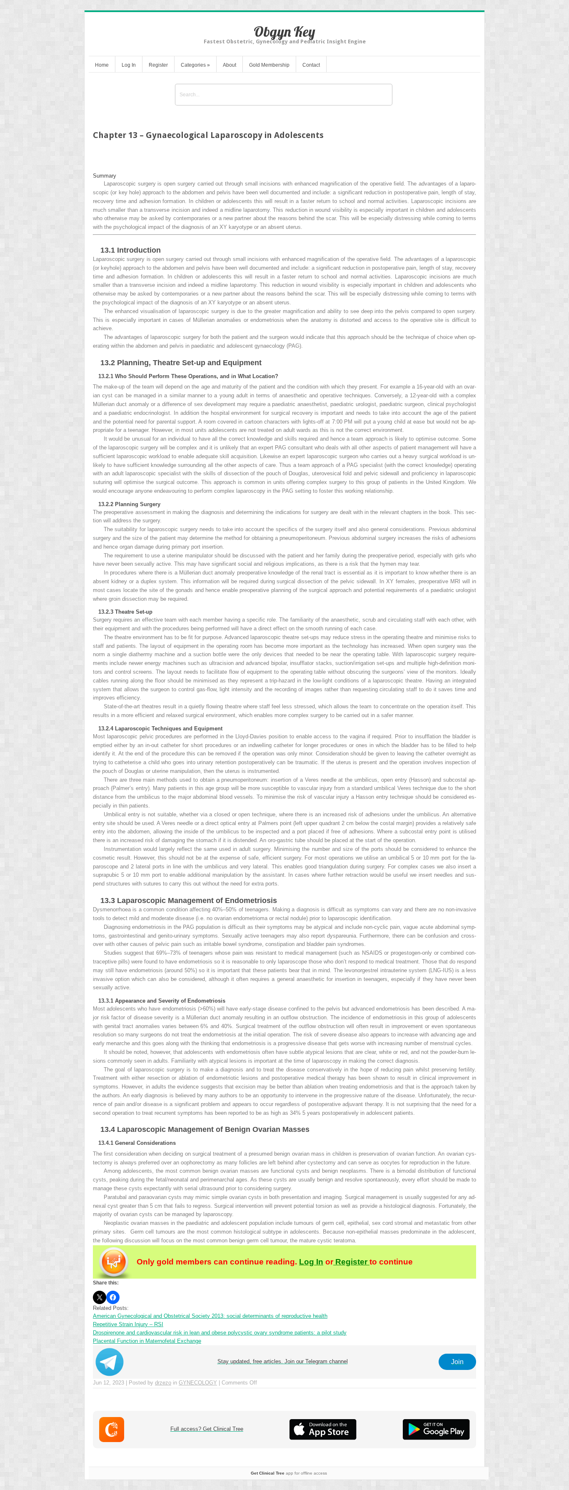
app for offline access (289, 1473)
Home (102, 65)
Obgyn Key (284, 31)
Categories (195, 65)
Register (158, 65)
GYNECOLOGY (198, 1383)
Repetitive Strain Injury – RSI (128, 1324)
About (229, 65)
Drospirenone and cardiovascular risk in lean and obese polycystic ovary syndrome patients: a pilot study (220, 1332)
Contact (311, 65)
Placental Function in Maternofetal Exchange (147, 1341)
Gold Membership (269, 65)
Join (457, 1361)
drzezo (163, 1383)
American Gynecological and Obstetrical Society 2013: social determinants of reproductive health (210, 1316)
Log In (129, 65)
